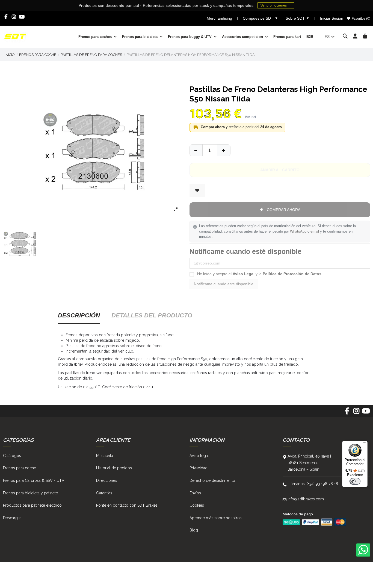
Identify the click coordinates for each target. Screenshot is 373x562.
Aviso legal (199, 455)
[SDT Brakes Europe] (15, 36)
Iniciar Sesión (331, 18)
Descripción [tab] (79, 315)
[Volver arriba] (223, 150)
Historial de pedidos (114, 468)
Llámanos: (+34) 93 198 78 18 (313, 484)
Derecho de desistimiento (212, 480)
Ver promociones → (275, 5)
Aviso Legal (243, 274)
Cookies (197, 505)
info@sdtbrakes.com (306, 499)
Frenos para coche (19, 468)
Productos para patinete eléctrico (32, 505)
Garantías (104, 493)
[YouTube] (22, 17)
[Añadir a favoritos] (197, 190)
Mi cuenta (104, 455)
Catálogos (12, 455)
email (314, 231)
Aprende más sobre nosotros (216, 518)
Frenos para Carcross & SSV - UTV (33, 480)
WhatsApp (298, 231)
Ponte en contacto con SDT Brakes (127, 505)
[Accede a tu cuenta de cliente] (355, 37)
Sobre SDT (297, 18)
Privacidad (199, 468)
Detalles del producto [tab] (151, 315)
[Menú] (364, 444)
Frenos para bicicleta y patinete (30, 493)
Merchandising (219, 18)
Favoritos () (360, 18)
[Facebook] (6, 17)
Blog (194, 530)
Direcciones (106, 480)
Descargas (12, 518)
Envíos (195, 493)
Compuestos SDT (260, 18)
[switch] (355, 481)
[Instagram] (14, 17)
